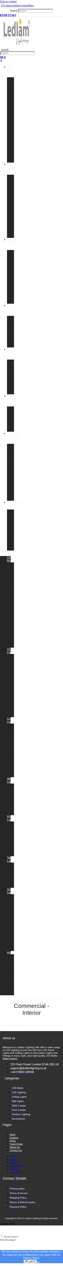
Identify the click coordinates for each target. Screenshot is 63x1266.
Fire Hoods (18, 547)
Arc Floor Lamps (18, 383)
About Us (15, 1147)
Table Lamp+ (18, 409)
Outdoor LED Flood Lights (19, 469)
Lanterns (19, 279)
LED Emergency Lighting (21, 233)
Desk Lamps (18, 416)
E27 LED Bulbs (17, 129)
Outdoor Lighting (12, 435)
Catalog (14, 1137)
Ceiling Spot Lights (18, 299)
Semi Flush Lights (18, 273)
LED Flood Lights (18, 223)
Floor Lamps (11, 350)
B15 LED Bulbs (17, 110)
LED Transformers (22, 519)
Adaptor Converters (21, 531)
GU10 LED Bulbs (17, 82)
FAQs (13, 1140)
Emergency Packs (21, 525)
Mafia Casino (10, 1058)
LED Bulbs (10, 68)
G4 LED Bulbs (17, 148)
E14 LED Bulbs (17, 119)
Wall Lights (11, 307)
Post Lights (18, 478)
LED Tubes (18, 206)
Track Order (16, 1144)
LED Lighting (12, 166)
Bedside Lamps (19, 422)
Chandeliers (21, 260)
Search (14, 10)
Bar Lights (18, 285)
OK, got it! (30, 1261)
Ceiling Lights (11, 241)
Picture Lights (18, 338)
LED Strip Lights (18, 188)
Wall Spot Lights (18, 330)
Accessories (15, 502)
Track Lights (18, 291)
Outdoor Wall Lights (19, 448)
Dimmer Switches (19, 512)
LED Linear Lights (18, 214)
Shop (12, 1134)
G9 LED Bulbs (17, 91)
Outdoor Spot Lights (19, 458)
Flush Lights (18, 266)
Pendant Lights (19, 256)
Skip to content (8, 1)
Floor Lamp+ (18, 363)
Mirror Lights (18, 344)
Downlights (21, 251)
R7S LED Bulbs (17, 138)
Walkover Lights (20, 485)
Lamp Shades (19, 541)
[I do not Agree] (38, 1262)
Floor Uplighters (20, 391)
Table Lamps (11, 397)
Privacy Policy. (31, 1257)
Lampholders (22, 536)
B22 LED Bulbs (17, 101)
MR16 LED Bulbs (18, 157)
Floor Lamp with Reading (19, 372)
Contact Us (16, 1150)
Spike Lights (18, 491)
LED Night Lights (18, 198)
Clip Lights (18, 428)
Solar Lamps (18, 497)
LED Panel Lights (18, 179)
